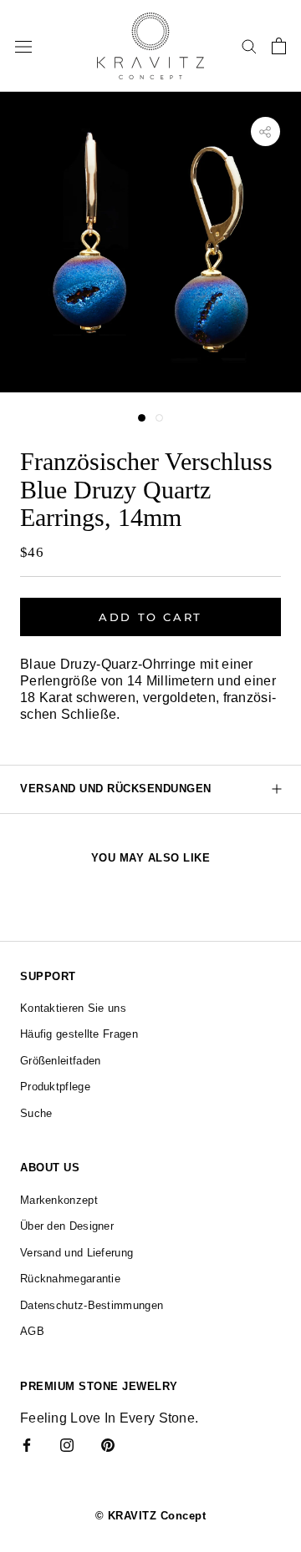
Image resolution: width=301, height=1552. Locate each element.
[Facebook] (26, 1444)
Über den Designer (67, 1226)
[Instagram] (67, 1444)
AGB (32, 1331)
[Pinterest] (108, 1444)
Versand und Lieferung (76, 1252)
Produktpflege (55, 1086)
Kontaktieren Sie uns (73, 1008)
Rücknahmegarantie (70, 1278)
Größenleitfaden (60, 1060)
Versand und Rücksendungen (116, 788)
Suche (36, 1113)
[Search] (249, 45)
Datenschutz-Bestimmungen (91, 1305)
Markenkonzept (59, 1200)
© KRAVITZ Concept (151, 1515)
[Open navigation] (23, 46)
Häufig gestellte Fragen (79, 1034)
